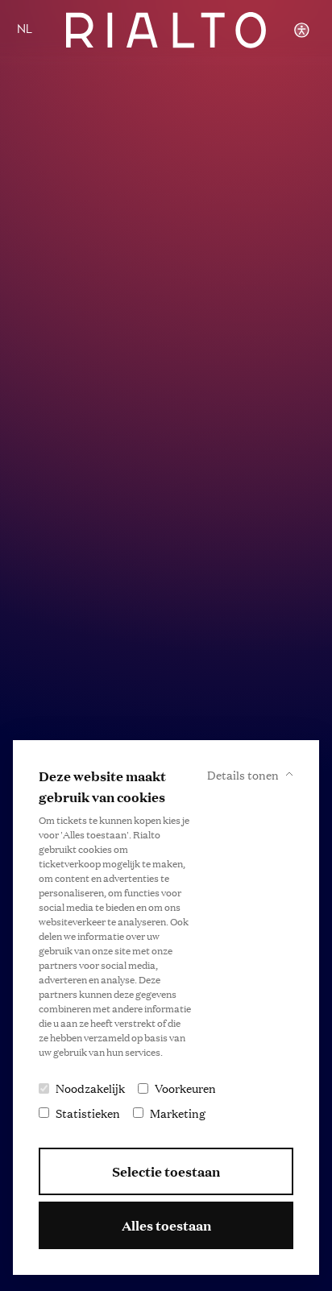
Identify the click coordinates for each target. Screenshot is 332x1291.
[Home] (165, 30)
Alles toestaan (166, 1225)
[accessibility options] (301, 30)
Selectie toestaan (166, 1171)
